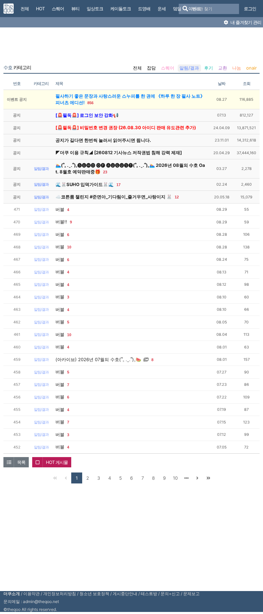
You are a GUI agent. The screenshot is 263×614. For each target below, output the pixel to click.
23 (105, 172)
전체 (137, 68)
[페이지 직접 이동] (186, 477)
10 (69, 247)
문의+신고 (170, 593)
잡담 (151, 68)
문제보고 (191, 593)
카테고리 (17, 67)
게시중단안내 (125, 593)
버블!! (61, 221)
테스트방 (149, 593)
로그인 (250, 8)
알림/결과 (189, 68)
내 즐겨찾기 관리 (245, 22)
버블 (59, 209)
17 (118, 185)
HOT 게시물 (57, 462)
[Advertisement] (131, 47)
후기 (208, 68)
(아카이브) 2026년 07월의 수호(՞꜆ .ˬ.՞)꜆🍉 (98, 359)
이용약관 (31, 593)
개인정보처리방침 (59, 593)
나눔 (236, 68)
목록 (21, 462)
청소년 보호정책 (94, 593)
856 (90, 103)
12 (177, 197)
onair (251, 68)
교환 (222, 68)
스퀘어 (167, 68)
